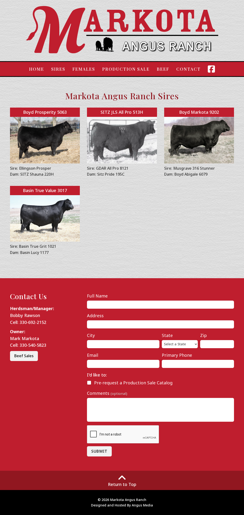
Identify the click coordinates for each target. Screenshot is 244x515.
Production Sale (126, 69)
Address (95, 315)
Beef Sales (24, 355)
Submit (99, 451)
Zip (203, 335)
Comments (107, 393)
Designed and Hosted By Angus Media (122, 505)
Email (92, 355)
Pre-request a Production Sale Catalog (133, 383)
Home (36, 69)
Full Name (97, 296)
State (167, 335)
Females (83, 69)
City (91, 335)
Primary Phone (177, 355)
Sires (58, 69)
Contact (188, 69)
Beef (163, 69)
